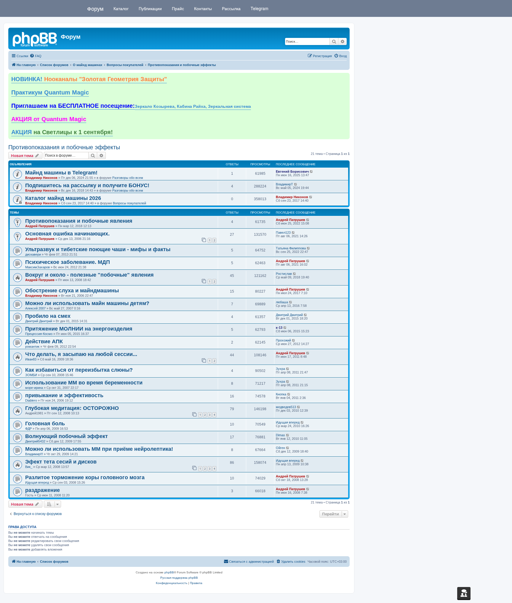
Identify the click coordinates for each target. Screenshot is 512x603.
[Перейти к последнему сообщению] (311, 171)
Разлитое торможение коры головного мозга (85, 477)
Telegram (258, 8)
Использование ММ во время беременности (84, 383)
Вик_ (28, 467)
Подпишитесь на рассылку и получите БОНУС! (87, 185)
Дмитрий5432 (35, 441)
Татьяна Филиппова (291, 248)
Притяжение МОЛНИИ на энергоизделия (78, 329)
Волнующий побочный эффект (66, 436)
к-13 (279, 327)
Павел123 (283, 232)
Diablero (31, 400)
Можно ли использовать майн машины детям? (87, 303)
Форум (95, 8)
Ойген (280, 448)
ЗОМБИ (31, 375)
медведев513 (286, 407)
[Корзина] (464, 593)
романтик (32, 346)
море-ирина (34, 387)
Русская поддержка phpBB (179, 577)
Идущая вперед (288, 422)
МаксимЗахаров (37, 267)
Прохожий (283, 340)
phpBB (169, 572)
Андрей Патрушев (40, 226)
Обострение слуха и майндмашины (72, 291)
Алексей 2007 (35, 308)
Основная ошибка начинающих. (67, 234)
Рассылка (231, 8)
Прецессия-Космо (38, 334)
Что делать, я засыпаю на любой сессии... (81, 354)
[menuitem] (35, 56)
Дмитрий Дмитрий (38, 321)
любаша (282, 302)
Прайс (177, 8)
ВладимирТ (284, 184)
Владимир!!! (34, 454)
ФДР (28, 428)
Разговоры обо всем (127, 177)
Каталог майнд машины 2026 (63, 198)
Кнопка (281, 394)
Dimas (280, 435)
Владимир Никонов (41, 177)
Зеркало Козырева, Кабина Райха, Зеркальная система (193, 106)
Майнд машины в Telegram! (61, 173)
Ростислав (284, 273)
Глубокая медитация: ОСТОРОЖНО (72, 408)
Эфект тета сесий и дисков (61, 462)
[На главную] (35, 38)
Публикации (149, 8)
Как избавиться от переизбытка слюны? (79, 370)
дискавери (33, 254)
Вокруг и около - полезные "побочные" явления (89, 275)
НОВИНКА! (89, 79)
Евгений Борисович (292, 171)
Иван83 (30, 359)
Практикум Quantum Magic (50, 92)
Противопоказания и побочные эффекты (64, 147)
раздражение (42, 490)
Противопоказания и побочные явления (78, 221)
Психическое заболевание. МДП (67, 262)
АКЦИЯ (62, 132)
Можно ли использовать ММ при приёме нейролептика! (99, 449)
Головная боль (45, 423)
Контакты (202, 8)
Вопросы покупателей (129, 203)
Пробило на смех (48, 316)
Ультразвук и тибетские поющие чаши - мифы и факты (97, 249)
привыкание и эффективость (64, 395)
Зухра (280, 369)
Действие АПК (44, 341)
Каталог (120, 8)
